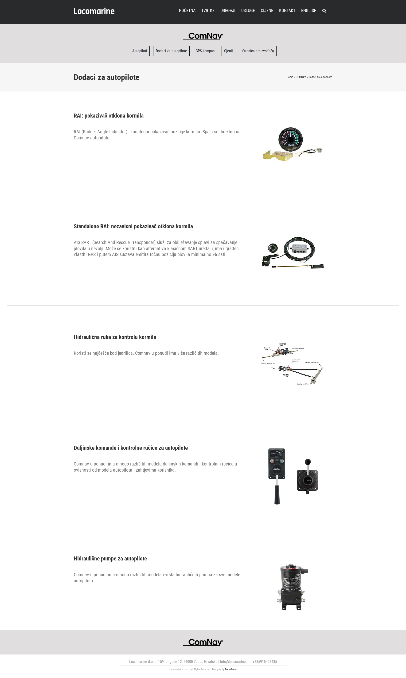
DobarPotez (231, 669)
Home (290, 77)
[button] (324, 10)
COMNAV (301, 77)
